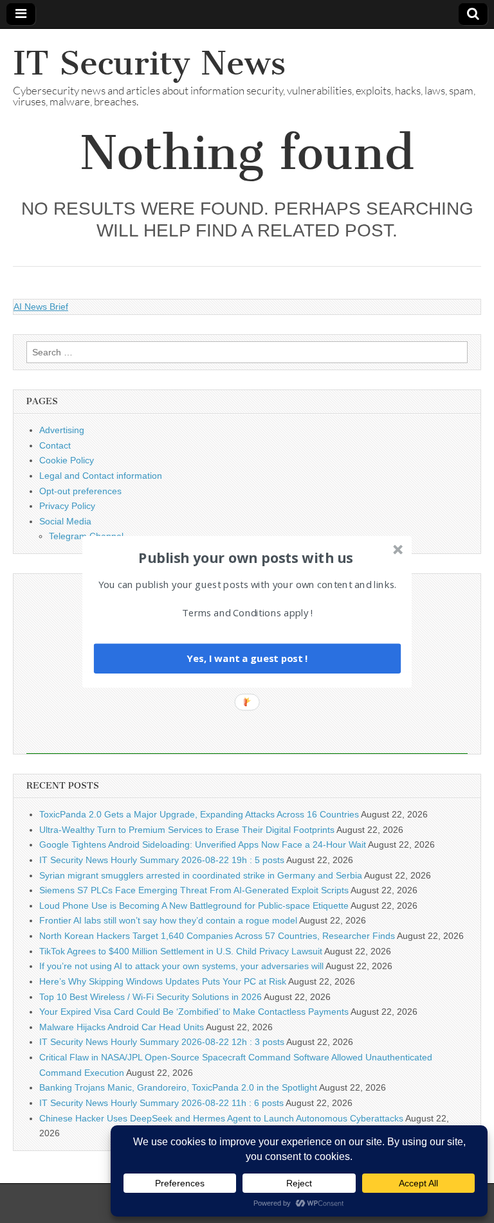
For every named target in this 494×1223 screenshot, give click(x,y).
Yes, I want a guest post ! (247, 658)
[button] (245, 557)
